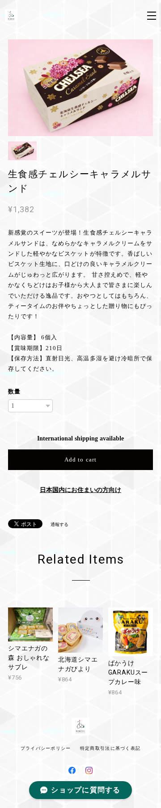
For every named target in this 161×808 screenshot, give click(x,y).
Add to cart (80, 459)
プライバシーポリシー (46, 748)
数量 (14, 391)
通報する (59, 524)
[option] (80, 87)
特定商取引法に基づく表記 (110, 748)
